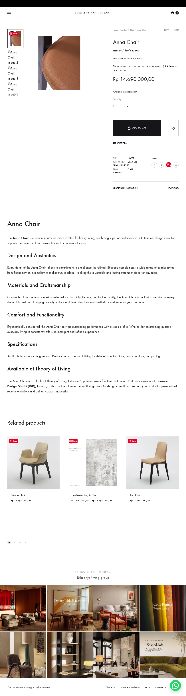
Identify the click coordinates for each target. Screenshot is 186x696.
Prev (166, 30)
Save (15, 33)
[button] (120, 143)
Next (176, 30)
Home (115, 30)
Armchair (132, 162)
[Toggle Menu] (9, 13)
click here (169, 66)
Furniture (123, 30)
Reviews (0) (173, 188)
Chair (132, 30)
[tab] (125, 189)
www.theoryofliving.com (85, 386)
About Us (110, 687)
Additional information (125, 188)
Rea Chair (135, 495)
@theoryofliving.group (93, 578)
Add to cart (139, 127)
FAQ (147, 687)
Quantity (117, 99)
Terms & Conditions (130, 687)
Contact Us (160, 687)
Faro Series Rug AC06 (83, 495)
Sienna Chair (18, 495)
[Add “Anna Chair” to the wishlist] (173, 128)
